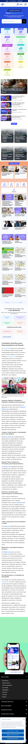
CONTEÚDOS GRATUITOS (7, 701)
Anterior (7, 302)
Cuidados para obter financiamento (20, 228)
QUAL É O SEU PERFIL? (6, 705)
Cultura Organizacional (18, 242)
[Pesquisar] (24, 21)
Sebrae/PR (6, 348)
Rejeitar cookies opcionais (13, 734)
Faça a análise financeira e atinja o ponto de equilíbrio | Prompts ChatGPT (7, 137)
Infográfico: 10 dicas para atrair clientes (20, 215)
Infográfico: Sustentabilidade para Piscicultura (20, 269)
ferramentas (11, 356)
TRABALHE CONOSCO (6, 683)
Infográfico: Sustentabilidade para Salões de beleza (20, 255)
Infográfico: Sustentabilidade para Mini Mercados (7, 269)
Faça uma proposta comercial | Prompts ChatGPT (7, 155)
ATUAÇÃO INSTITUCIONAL (7, 714)
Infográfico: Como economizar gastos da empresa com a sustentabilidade (7, 256)
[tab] (4, 184)
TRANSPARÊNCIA (5, 690)
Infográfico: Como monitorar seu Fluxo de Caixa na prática (7, 242)
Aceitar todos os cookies (13, 731)
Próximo (21, 302)
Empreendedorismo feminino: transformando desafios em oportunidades (19, 203)
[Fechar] (23, 719)
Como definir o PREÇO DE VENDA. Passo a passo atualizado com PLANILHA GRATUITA (18, 103)
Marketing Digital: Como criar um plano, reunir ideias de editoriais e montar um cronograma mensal (7, 203)
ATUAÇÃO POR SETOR (6, 709)
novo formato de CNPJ (14, 87)
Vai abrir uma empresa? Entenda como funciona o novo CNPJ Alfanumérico (13, 89)
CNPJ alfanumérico (19, 86)
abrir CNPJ (13, 86)
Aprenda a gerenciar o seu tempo (20, 174)
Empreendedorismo (6, 87)
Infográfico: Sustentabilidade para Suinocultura (20, 282)
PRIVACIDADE (4, 692)
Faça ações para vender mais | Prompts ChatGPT (20, 155)
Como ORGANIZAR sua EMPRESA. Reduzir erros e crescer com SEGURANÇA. (18, 97)
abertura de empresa (6, 86)
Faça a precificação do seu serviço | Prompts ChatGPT (20, 138)
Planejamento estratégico (5, 228)
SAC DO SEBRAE (5, 687)
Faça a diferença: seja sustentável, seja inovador (7, 174)
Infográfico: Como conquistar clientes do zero (7, 215)
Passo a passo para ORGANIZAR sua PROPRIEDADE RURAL (19, 117)
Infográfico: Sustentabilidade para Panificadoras (20, 295)
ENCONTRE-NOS (5, 680)
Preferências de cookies (12, 738)
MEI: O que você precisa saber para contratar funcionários (7, 295)
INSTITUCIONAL (5, 677)
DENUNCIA (4, 696)
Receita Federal (23, 87)
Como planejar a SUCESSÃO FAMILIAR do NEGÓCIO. (19, 110)
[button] (2, 172)
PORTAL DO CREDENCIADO (7, 685)
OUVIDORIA (4, 694)
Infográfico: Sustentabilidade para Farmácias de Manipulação (7, 283)
